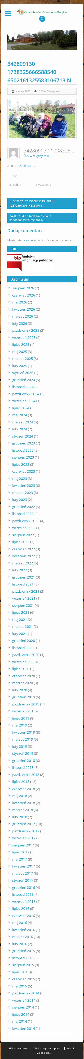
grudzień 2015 (23, 950)
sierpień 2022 (23, 535)
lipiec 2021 (20, 612)
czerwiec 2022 (23, 549)
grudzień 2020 (23, 640)
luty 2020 (19, 690)
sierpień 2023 (23, 457)
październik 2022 (25, 520)
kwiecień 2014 (23, 1028)
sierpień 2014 (23, 1007)
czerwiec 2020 (23, 676)
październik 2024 (25, 394)
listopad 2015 (23, 958)
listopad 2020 (23, 647)
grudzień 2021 (23, 577)
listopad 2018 (23, 767)
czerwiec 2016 (23, 915)
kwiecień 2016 (23, 929)
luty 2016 (19, 943)
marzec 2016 (22, 936)
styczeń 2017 (22, 880)
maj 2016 (19, 922)
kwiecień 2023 (23, 485)
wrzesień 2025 (23, 337)
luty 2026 (19, 323)
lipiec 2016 (20, 908)
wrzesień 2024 (23, 401)
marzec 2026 (22, 316)
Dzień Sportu (27, 166)
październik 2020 (25, 654)
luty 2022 (19, 570)
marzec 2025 (22, 358)
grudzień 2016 (23, 887)
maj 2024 (19, 415)
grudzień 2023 (23, 443)
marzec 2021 (22, 626)
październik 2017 (25, 831)
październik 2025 (25, 330)
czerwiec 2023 (23, 471)
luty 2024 (19, 429)
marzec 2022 (22, 563)
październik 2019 (25, 704)
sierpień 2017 (23, 845)
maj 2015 (19, 986)
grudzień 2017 (23, 824)
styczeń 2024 (22, 436)
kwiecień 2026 (23, 309)
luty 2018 (19, 817)
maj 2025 (19, 351)
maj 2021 (19, 619)
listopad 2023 (23, 450)
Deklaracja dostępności (48, 1048)
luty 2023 (19, 499)
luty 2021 (19, 633)
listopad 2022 (23, 513)
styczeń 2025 (22, 372)
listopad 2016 (23, 894)
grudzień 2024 (23, 379)
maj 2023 (19, 478)
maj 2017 (19, 859)
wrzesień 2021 (23, 598)
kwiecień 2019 (23, 732)
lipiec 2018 (20, 781)
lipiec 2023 (20, 464)
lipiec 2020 (20, 668)
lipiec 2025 (20, 344)
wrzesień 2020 (23, 661)
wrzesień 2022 (23, 527)
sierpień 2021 (23, 605)
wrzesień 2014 (23, 1000)
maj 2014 (19, 1021)
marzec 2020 (22, 683)
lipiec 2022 (20, 542)
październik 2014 (25, 993)
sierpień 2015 (23, 965)
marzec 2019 (22, 739)
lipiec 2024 (20, 408)
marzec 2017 (22, 873)
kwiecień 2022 (23, 556)
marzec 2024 (22, 422)
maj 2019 (19, 725)
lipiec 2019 (20, 718)
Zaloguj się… (44, 1053)
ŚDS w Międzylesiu (50, 91)
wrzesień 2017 (23, 838)
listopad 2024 (23, 386)
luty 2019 (19, 746)
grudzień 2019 (23, 697)
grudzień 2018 (23, 760)
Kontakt (71, 1048)
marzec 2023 (22, 492)
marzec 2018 (22, 809)
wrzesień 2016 (23, 901)
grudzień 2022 (23, 506)
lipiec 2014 (20, 1014)
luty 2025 (19, 365)
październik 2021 (25, 591)
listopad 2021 (23, 584)
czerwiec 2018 (23, 788)
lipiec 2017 (20, 852)
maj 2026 (19, 302)
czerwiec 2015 (23, 979)
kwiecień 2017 (23, 866)
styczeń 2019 (22, 753)
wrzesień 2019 (23, 711)
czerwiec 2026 (23, 295)
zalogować (29, 240)
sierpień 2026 (23, 288)
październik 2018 (25, 774)
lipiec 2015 (20, 972)
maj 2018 (19, 795)
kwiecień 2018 (23, 802)
